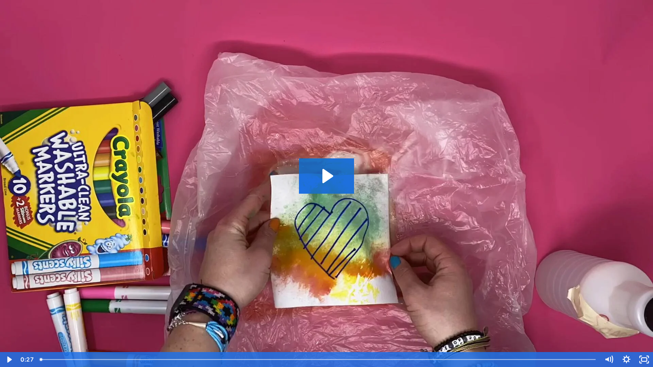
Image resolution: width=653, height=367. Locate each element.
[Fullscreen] (644, 359)
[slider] (318, 359)
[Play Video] (9, 359)
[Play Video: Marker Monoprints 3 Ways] (326, 176)
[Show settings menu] (626, 359)
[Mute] (609, 359)
